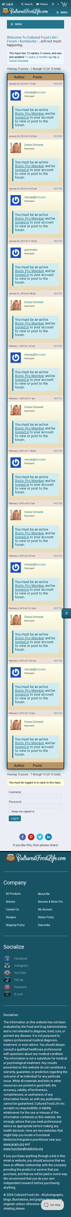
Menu (64, 12)
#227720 (58, 451)
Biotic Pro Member (29, 113)
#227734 (58, 556)
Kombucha (28, 41)
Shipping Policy (15, 925)
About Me (44, 894)
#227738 (58, 661)
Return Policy (46, 917)
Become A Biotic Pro (50, 901)
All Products (13, 893)
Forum (12, 41)
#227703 (58, 188)
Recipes (11, 917)
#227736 (58, 608)
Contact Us (12, 909)
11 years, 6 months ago (39, 57)
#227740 (58, 713)
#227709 (58, 346)
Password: (15, 801)
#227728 (58, 503)
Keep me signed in (23, 811)
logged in (22, 117)
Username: (15, 792)
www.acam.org (13, 1144)
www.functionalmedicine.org (23, 1149)
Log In (15, 818)
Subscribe (44, 925)
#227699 (58, 136)
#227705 (58, 241)
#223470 (58, 84)
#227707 (58, 293)
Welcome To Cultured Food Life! (32, 37)
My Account (45, 909)
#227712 (58, 398)
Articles (10, 901)
